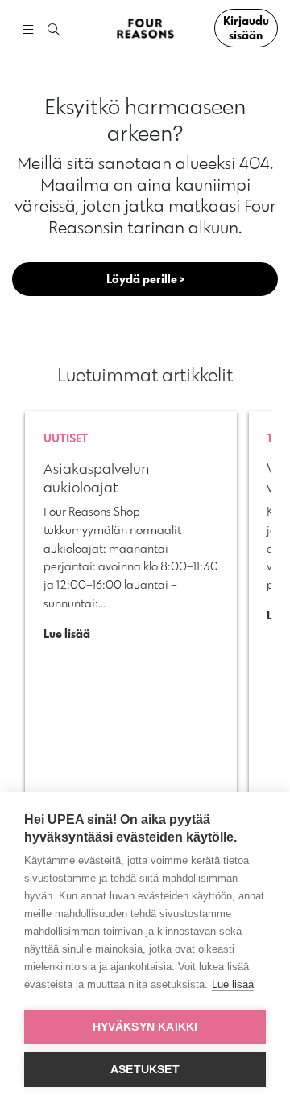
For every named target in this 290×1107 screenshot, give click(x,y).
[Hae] (53, 30)
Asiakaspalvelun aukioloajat (97, 477)
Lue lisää (233, 984)
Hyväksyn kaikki (145, 1027)
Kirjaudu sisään (246, 28)
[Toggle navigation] (27, 28)
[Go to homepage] (145, 28)
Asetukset (145, 1070)
